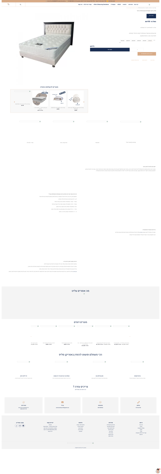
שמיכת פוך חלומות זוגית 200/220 (58, 107)
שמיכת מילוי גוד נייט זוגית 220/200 (22, 104)
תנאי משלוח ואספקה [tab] (135, 60)
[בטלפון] (138, 402)
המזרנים (141, 232)
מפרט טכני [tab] (152, 60)
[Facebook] (23, 425)
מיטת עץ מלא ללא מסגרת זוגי (49, 343)
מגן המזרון (75, 271)
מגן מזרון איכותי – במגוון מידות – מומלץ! (40, 108)
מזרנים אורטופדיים (141, 8)
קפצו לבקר (23, 405)
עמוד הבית (154, 8)
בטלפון (138, 405)
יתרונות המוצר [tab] (144, 60)
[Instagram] (20, 425)
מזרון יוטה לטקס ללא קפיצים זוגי (103, 343)
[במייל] (62, 402)
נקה (120, 42)
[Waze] (16, 425)
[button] (20, 4)
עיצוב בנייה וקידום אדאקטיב (80, 447)
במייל (62, 405)
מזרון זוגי (146, 8)
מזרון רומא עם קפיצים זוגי (67, 343)
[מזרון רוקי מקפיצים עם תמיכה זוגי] (49, 46)
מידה (154, 40)
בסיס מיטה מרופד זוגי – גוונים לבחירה (121, 343)
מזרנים (150, 8)
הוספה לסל (110, 49)
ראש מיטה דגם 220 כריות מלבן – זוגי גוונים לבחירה (85, 343)
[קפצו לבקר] (23, 402)
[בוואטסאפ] (100, 402)
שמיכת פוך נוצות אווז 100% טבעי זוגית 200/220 (76, 108)
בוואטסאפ (100, 405)
